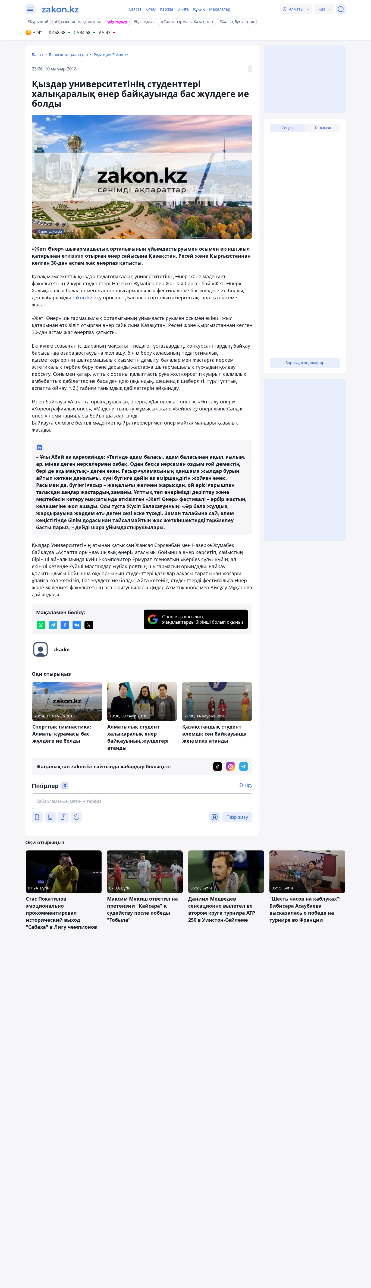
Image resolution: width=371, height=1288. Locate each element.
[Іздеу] (341, 9)
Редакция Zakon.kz (111, 54)
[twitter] (89, 625)
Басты (37, 54)
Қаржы (166, 9)
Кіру (248, 785)
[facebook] (65, 625)
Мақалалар (219, 9)
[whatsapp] (41, 625)
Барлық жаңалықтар (68, 54)
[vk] (77, 625)
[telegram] (53, 625)
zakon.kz (82, 297)
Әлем (151, 9)
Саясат (135, 9)
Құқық (199, 9)
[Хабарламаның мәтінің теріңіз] (142, 801)
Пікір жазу (237, 817)
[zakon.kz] (60, 9)
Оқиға (183, 9)
